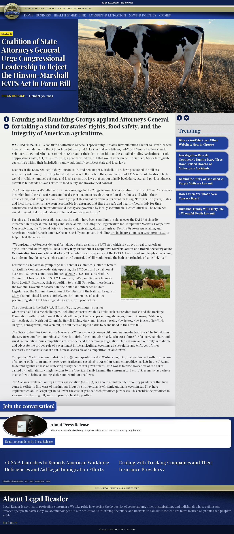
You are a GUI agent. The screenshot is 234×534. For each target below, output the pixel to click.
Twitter (126, 2)
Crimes (165, 15)
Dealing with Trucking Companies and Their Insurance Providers (165, 465)
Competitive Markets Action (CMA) (35, 357)
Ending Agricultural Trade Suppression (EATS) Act (13, 481)
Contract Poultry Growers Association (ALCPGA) (62, 382)
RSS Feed (104, 2)
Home (28, 15)
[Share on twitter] (6, 126)
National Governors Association (38, 287)
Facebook (113, 2)
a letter (98, 265)
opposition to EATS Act (39, 481)
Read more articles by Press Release (29, 441)
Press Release (13, 96)
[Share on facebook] (6, 119)
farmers (26, 481)
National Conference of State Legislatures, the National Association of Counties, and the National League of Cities (63, 291)
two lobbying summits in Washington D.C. (138, 233)
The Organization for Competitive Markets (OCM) (45, 332)
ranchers (48, 481)
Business (43, 15)
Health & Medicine (70, 15)
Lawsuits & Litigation (107, 15)
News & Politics (142, 15)
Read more (10, 522)
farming (31, 481)
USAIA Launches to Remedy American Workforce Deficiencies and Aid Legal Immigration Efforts (57, 465)
